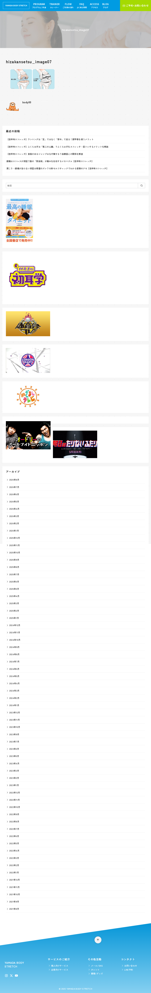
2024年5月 (14, 676)
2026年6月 (14, 494)
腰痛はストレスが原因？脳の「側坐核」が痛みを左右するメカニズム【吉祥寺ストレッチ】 (49, 161)
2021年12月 (14, 879)
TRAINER (54, 5)
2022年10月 (14, 806)
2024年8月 (14, 654)
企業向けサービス (59, 969)
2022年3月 (14, 857)
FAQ (82, 5)
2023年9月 (14, 734)
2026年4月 (14, 508)
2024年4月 (14, 683)
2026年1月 (14, 530)
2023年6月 (14, 748)
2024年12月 (14, 625)
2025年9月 (14, 559)
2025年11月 (14, 545)
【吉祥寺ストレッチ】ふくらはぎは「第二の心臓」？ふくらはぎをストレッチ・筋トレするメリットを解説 (57, 146)
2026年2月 (14, 523)
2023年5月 (14, 756)
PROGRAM (39, 5)
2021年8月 (14, 908)
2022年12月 (14, 792)
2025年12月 (14, 537)
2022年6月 (14, 836)
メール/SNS (97, 965)
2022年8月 (14, 821)
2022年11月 (14, 799)
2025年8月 (14, 566)
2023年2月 (14, 777)
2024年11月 (14, 632)
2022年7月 (14, 828)
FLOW (68, 5)
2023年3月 (14, 770)
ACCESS (94, 5)
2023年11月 (14, 719)
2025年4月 (14, 596)
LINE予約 (128, 969)
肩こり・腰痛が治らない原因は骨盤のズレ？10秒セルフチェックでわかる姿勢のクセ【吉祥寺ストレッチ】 (57, 168)
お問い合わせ (130, 965)
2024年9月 (14, 647)
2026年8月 (14, 479)
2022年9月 (14, 814)
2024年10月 (14, 639)
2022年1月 (14, 872)
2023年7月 (14, 741)
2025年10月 (14, 552)
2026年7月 (14, 487)
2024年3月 (14, 690)
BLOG (105, 5)
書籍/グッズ (97, 973)
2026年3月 (14, 516)
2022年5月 (14, 843)
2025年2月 (14, 610)
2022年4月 (14, 850)
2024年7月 (14, 661)
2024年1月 (14, 705)
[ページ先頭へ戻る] (98, 939)
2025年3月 (14, 603)
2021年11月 (14, 887)
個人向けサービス (59, 965)
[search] (141, 185)
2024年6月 (14, 668)
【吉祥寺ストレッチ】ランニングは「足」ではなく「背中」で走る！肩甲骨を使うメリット (49, 139)
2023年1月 (14, 785)
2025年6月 (14, 581)
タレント (95, 969)
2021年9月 (14, 901)
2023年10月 (14, 726)
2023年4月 (14, 763)
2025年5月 (14, 588)
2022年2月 (14, 865)
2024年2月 (14, 697)
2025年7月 (14, 574)
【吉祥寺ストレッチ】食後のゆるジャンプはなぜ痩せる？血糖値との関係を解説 (44, 153)
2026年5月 (14, 501)
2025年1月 (14, 617)
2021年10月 (14, 894)
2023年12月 (14, 712)
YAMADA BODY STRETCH (79, 988)
